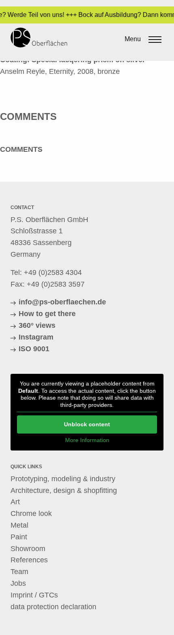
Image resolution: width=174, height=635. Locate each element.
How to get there (47, 314)
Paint (19, 537)
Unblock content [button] (87, 424)
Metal (19, 525)
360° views (37, 325)
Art (15, 502)
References (29, 560)
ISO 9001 (34, 349)
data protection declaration (53, 607)
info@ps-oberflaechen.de (62, 302)
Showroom (28, 549)
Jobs (18, 583)
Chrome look (31, 513)
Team (19, 572)
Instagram (36, 337)
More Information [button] (87, 440)
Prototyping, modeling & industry (63, 479)
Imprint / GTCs (34, 595)
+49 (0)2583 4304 (53, 272)
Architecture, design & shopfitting (64, 490)
